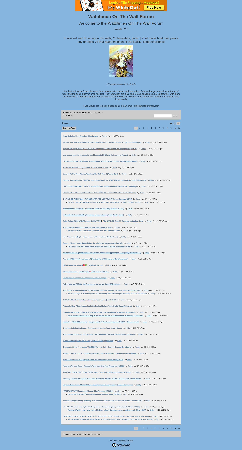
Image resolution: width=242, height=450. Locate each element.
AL (124, 231)
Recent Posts (67, 115)
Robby (104, 136)
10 (171, 128)
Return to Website (69, 112)
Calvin (144, 186)
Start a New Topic (69, 128)
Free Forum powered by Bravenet (121, 441)
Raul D (117, 227)
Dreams (98, 112)
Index (79, 112)
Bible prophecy (88, 112)
